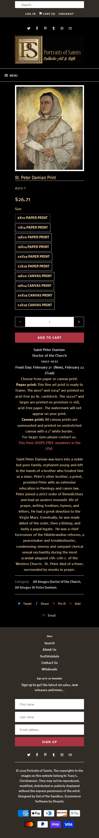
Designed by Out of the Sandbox (40, 796)
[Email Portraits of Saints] (70, 28)
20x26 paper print (33, 257)
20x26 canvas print (34, 295)
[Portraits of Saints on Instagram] (62, 28)
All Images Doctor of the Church (56, 582)
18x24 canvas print (34, 286)
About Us (49, 650)
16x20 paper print (33, 237)
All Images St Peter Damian (35, 588)
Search (49, 643)
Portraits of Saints (39, 770)
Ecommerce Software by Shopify (58, 799)
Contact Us (49, 663)
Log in (30, 13)
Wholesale (49, 669)
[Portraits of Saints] (49, 50)
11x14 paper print (32, 228)
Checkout (66, 13)
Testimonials (49, 656)
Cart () (48, 13)
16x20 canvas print (34, 276)
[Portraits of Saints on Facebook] (37, 28)
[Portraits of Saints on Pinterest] (45, 28)
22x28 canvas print (34, 305)
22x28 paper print (33, 266)
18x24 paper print (33, 247)
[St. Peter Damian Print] (49, 128)
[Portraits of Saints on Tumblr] (54, 28)
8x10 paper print (32, 218)
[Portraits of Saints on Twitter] (29, 28)
